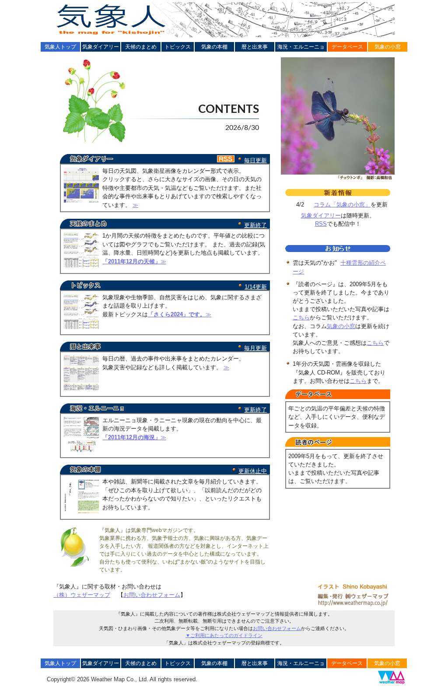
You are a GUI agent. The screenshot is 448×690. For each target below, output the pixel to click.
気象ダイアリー (100, 47)
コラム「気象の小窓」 (342, 204)
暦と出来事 (255, 47)
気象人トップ (60, 47)
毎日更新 (255, 160)
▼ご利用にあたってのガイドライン (224, 635)
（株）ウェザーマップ (81, 595)
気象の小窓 (387, 47)
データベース (347, 47)
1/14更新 (256, 287)
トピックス (177, 47)
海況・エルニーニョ (301, 47)
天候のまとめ (141, 47)
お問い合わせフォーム (151, 595)
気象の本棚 (214, 47)
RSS (321, 224)
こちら (301, 317)
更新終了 (255, 225)
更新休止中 (252, 471)
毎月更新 (255, 348)
